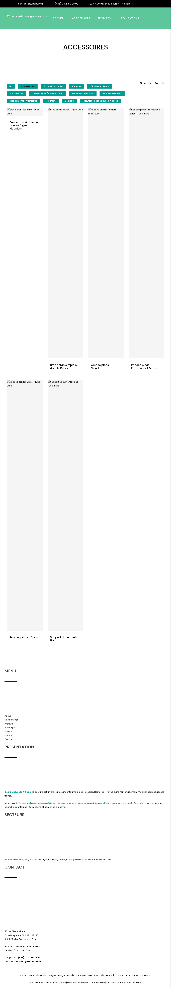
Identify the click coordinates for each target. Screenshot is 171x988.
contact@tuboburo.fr (30, 3)
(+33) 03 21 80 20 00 (66, 3)
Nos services (11, 719)
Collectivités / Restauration (47, 93)
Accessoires (27, 86)
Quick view (24, 119)
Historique (10, 727)
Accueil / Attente (53, 86)
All (10, 86)
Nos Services (80, 18)
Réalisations (130, 18)
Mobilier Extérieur (112, 93)
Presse (8, 731)
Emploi (8, 735)
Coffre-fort (16, 93)
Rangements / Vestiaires (23, 100)
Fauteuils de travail (82, 93)
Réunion (51, 100)
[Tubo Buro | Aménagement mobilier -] (28, 18)
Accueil (58, 18)
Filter (143, 83)
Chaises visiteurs (100, 86)
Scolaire (69, 100)
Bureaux (76, 86)
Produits (104, 18)
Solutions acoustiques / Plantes (100, 100)
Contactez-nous (142, 803)
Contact (59, 40)
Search (159, 83)
